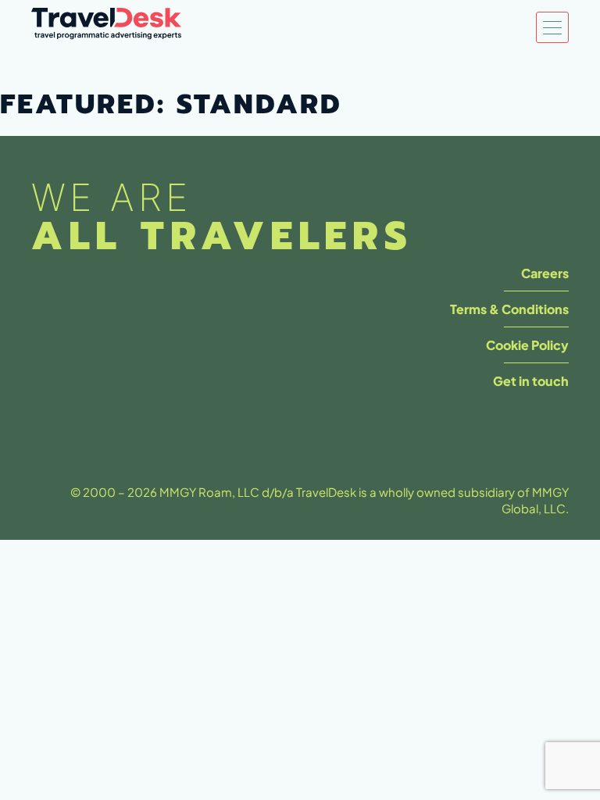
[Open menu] (552, 27)
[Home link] (106, 28)
